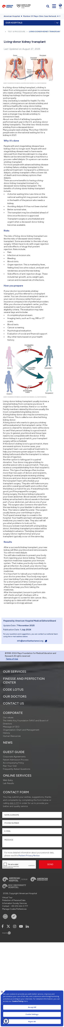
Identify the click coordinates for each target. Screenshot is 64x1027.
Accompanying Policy (13, 763)
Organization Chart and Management (21, 730)
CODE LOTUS (13, 690)
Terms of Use (12, 659)
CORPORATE (13, 713)
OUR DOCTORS (14, 696)
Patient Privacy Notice (29, 855)
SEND (50, 864)
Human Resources (12, 736)
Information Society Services (14, 903)
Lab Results (8, 783)
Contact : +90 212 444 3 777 (15, 906)
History (6, 733)
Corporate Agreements (14, 756)
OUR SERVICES (14, 672)
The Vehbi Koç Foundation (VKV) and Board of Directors (25, 722)
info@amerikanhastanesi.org (30, 641)
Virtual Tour (7, 897)
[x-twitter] (8, 926)
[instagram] (14, 926)
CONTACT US (13, 703)
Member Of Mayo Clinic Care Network (39, 16)
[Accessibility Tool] (6, 1021)
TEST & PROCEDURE (16, 31)
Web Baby (8, 780)
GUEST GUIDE (14, 752)
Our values (8, 717)
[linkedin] (27, 926)
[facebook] (2, 926)
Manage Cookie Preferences (14, 909)
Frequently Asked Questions (16, 769)
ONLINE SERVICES (17, 775)
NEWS (8, 743)
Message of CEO (11, 727)
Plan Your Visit (10, 766)
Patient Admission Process (15, 760)
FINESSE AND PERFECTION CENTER (24, 680)
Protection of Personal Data (13, 900)
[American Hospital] (7, 6)
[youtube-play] (21, 926)
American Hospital (12, 16)
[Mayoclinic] (23, 6)
